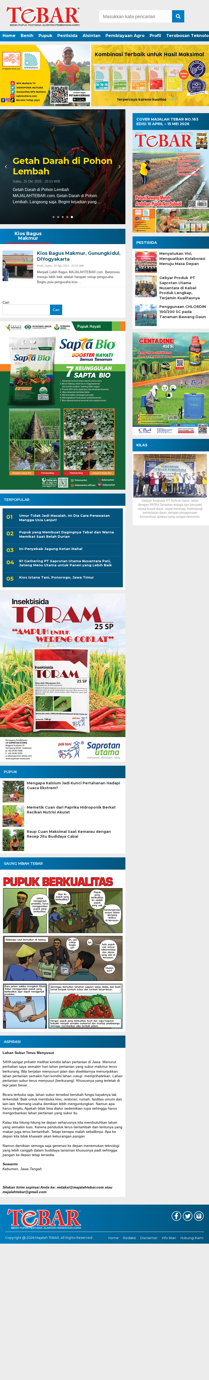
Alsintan (91, 35)
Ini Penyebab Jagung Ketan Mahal (50, 549)
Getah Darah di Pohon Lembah (62, 166)
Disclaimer (149, 1238)
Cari (6, 302)
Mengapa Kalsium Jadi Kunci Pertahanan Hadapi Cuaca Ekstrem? (73, 785)
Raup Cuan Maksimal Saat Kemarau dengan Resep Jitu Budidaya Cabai (69, 834)
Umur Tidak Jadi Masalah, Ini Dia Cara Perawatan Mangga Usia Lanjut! (64, 517)
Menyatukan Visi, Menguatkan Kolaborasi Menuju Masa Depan (182, 258)
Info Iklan (169, 1238)
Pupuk (45, 35)
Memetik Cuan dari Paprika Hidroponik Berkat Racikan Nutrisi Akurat (71, 810)
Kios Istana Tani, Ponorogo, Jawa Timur (56, 577)
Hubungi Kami (191, 1238)
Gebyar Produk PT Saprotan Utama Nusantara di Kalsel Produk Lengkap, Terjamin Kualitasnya (179, 287)
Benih (27, 35)
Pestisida (67, 35)
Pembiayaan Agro (125, 35)
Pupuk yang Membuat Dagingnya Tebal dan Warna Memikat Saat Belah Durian (66, 534)
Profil (155, 35)
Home (9, 35)
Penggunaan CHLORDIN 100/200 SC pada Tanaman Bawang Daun (182, 311)
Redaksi (129, 1238)
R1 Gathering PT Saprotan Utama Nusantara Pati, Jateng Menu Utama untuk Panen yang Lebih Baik (65, 563)
